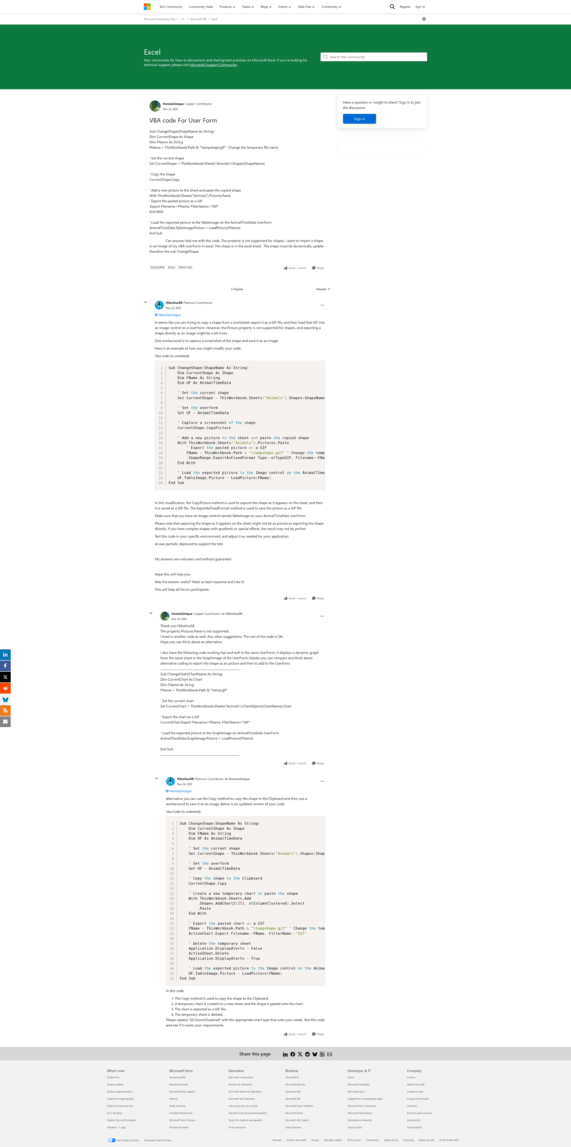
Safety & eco (391, 1140)
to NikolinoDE (232, 613)
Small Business (294, 1127)
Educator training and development (248, 1113)
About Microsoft (415, 1084)
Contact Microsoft (296, 1140)
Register (405, 6)
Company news (415, 1091)
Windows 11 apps (116, 1127)
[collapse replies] (145, 302)
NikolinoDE (174, 302)
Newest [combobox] (323, 289)
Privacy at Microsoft (417, 1098)
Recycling (408, 1140)
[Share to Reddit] (307, 1053)
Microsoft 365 (198, 19)
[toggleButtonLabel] (424, 19)
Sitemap (276, 1140)
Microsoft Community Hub (159, 19)
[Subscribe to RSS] (322, 1053)
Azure (351, 1077)
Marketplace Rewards (359, 1120)
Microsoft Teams (294, 1113)
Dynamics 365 (293, 1091)
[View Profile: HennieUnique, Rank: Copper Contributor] (155, 106)
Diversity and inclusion (419, 1113)
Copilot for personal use (120, 1105)
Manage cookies (333, 1140)
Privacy (315, 1140)
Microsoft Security (295, 1084)
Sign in (359, 118)
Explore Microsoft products (121, 1120)
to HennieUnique (237, 779)
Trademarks (372, 1140)
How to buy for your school (243, 1105)
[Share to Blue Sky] (314, 1053)
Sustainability (414, 1127)
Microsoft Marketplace (360, 1113)
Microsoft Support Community (213, 64)
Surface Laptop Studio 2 (120, 1091)
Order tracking (177, 1105)
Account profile (177, 1077)
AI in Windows (114, 1113)
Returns (173, 1098)
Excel (214, 19)
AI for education (237, 1127)
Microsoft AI (292, 1077)
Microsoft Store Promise (182, 1120)
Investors (412, 1105)
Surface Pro (113, 1077)
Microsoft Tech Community (362, 1105)
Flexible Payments (179, 1127)
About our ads (426, 1140)
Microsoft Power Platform (299, 1105)
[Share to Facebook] (292, 1053)
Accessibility (413, 1120)
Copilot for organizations (120, 1098)
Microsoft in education (241, 1077)
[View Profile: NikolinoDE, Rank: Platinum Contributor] (159, 305)
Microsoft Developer (359, 1084)
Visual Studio (355, 1127)
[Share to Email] (329, 1053)
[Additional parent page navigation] (183, 19)
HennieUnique (173, 104)
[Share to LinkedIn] (285, 1053)
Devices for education (240, 1084)
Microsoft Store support (182, 1091)
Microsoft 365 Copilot (297, 1120)
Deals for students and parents (245, 1120)
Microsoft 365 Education (242, 1098)
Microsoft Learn (356, 1091)
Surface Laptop (115, 1084)
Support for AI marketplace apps (365, 1098)
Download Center (178, 1084)
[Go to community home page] (147, 6)
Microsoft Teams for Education (245, 1091)
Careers (411, 1077)
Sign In (420, 6)
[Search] (392, 6)
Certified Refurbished (180, 1113)
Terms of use (354, 1140)
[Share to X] (300, 1053)
